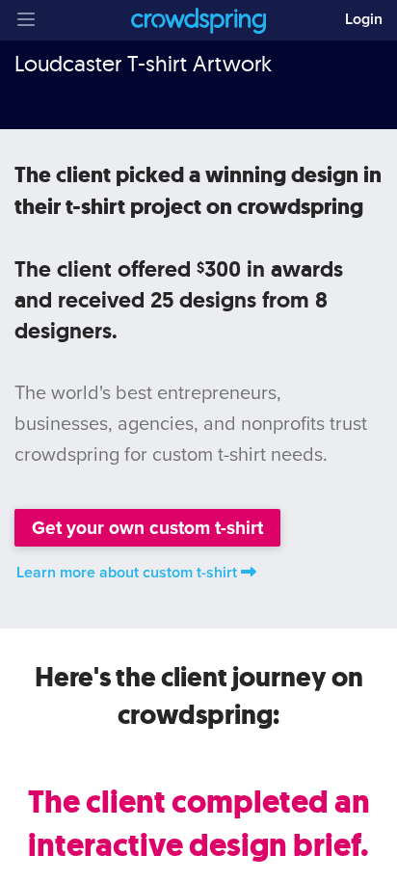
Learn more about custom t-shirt (126, 572)
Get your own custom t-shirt (147, 528)
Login (364, 19)
